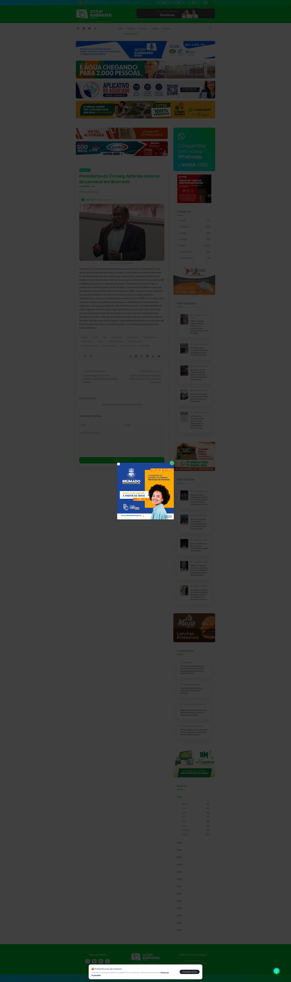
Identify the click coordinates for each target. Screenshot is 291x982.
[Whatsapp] (130, 356)
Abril (195, 821)
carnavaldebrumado (134, 341)
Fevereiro (195, 830)
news (105, 337)
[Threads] (153, 356)
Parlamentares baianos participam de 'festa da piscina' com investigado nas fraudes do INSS (199, 500)
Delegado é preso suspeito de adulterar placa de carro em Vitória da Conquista (193, 712)
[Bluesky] (158, 356)
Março (195, 826)
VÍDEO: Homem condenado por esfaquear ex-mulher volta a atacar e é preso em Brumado (199, 327)
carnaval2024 (144, 346)
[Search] (210, 28)
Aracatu (195, 239)
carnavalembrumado (115, 341)
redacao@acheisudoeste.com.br (194, 963)
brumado (84, 337)
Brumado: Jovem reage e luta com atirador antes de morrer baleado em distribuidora (199, 375)
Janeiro (195, 834)
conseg (100, 341)
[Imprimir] (90, 356)
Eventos (143, 28)
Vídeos (155, 28)
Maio (195, 817)
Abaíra (195, 220)
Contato (167, 28)
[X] (95, 28)
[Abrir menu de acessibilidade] (276, 971)
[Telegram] (147, 356)
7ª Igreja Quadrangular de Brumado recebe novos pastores (191, 690)
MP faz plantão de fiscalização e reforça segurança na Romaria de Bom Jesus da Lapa (199, 524)
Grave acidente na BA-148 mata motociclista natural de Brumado (199, 547)
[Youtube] (89, 28)
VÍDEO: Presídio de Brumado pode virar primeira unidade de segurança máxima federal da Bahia (199, 570)
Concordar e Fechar (189, 972)
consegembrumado (127, 346)
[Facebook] (84, 28)
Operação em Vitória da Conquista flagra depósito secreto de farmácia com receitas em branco (199, 595)
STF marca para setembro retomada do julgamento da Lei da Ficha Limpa (199, 351)
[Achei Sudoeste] (94, 14)
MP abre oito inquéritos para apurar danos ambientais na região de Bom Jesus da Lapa (197, 422)
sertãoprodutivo (87, 341)
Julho (195, 808)
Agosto (195, 804)
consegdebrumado (109, 346)
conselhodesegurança (89, 346)
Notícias (131, 28)
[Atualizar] (211, 3)
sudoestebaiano (133, 337)
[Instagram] (78, 28)
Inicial (120, 28)
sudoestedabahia (149, 337)
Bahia (195, 245)
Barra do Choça (195, 258)
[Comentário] (85, 356)
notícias (95, 337)
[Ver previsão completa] (205, 3)
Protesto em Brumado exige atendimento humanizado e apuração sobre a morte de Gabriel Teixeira (192, 669)
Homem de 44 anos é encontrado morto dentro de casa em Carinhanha (199, 397)
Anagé (195, 233)
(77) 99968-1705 (193, 961)
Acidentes (195, 226)
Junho (195, 812)
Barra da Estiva (195, 251)
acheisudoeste (116, 337)
